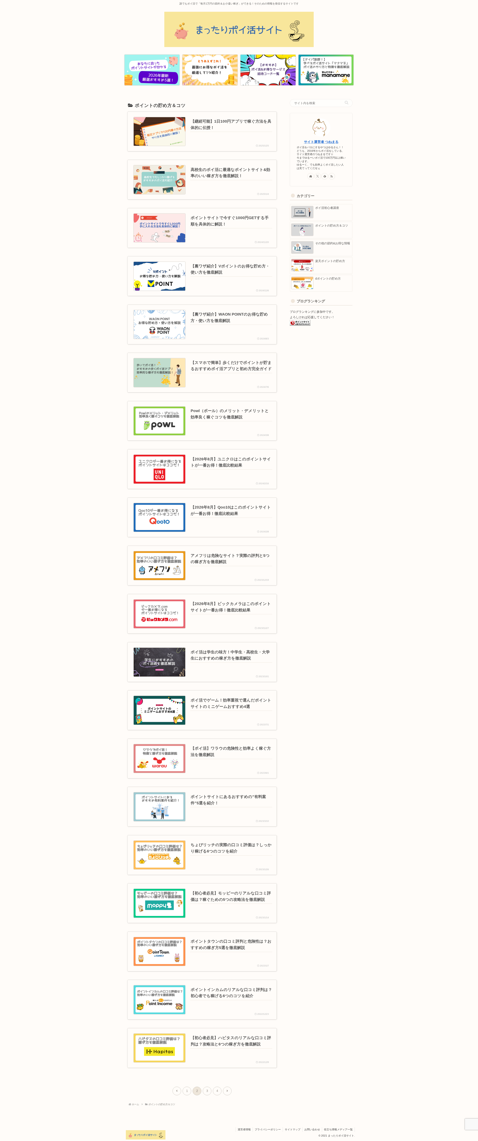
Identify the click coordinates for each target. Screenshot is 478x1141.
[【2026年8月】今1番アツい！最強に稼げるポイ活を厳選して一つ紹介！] (210, 70)
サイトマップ (292, 1129)
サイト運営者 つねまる (321, 142)
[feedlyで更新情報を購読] (324, 176)
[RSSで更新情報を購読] (331, 176)
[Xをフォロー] (317, 176)
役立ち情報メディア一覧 (338, 1129)
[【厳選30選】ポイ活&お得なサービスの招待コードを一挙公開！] (268, 70)
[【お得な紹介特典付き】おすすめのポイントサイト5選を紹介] (152, 70)
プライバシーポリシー (268, 1129)
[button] (346, 103)
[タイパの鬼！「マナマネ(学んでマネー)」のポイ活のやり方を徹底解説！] (326, 70)
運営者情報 (244, 1129)
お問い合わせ (312, 1129)
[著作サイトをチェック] (310, 176)
